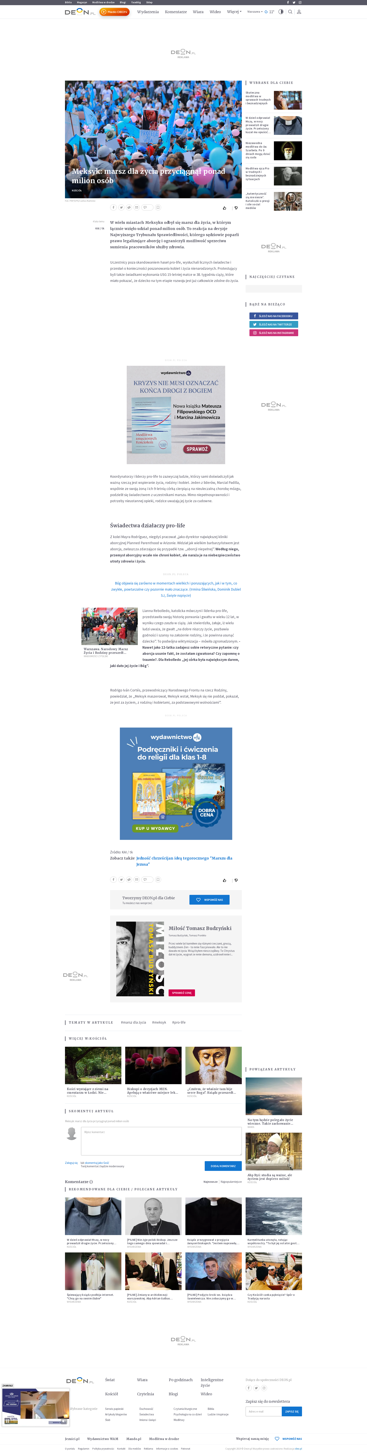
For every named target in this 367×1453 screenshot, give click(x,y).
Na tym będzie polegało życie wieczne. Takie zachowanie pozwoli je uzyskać (270, 1123)
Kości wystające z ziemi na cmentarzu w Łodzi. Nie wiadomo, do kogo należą (87, 1092)
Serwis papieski (114, 1409)
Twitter (294, 2)
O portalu (70, 1448)
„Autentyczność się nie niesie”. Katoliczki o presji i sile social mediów (258, 201)
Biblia (68, 2)
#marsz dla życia (133, 1022)
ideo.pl (298, 1448)
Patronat (185, 1448)
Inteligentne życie (212, 1383)
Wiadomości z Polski (96, 656)
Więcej (233, 11)
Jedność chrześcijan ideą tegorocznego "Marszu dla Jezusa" (184, 861)
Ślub (107, 1420)
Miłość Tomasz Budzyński (200, 928)
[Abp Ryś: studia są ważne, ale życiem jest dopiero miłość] (274, 1151)
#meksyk (159, 1022)
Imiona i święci (147, 1420)
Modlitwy (179, 1420)
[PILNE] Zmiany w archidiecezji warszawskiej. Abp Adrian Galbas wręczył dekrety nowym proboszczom (152, 1298)
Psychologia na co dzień (188, 1414)
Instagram (300, 2)
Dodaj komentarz (223, 1166)
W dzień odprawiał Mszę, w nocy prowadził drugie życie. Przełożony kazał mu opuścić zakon (258, 127)
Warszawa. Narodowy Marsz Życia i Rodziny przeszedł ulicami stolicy (106, 652)
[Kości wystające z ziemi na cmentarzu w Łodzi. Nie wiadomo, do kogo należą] (93, 1065)
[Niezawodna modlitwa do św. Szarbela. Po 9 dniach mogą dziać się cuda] (288, 150)
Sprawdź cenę (182, 993)
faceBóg (136, 2)
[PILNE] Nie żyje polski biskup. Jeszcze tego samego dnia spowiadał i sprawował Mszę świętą (152, 1243)
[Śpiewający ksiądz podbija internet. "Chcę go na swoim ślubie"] (93, 1271)
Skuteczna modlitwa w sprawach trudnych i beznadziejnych (258, 98)
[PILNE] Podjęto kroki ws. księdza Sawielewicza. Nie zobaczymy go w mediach (210, 1298)
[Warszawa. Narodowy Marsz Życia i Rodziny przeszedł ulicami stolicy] (109, 626)
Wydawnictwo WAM (103, 1439)
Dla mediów (134, 1448)
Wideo (215, 12)
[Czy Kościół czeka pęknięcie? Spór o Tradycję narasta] (274, 1271)
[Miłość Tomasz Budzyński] (140, 959)
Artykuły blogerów (116, 1414)
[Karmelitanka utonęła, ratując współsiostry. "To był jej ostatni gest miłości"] (274, 1216)
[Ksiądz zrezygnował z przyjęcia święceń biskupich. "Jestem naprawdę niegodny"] (213, 1216)
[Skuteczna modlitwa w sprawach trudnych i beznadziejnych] (288, 100)
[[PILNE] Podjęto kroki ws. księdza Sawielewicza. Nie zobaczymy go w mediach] (213, 1271)
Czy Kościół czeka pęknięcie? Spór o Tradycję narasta (271, 1296)
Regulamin (83, 1448)
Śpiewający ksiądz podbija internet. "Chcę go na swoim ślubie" (90, 1296)
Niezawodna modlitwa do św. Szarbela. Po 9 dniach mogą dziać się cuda (258, 150)
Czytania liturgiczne (185, 1409)
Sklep (149, 2)
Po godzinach (181, 1380)
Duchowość (146, 1409)
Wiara (198, 12)
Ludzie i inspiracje (218, 1414)
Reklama (148, 1448)
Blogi (123, 2)
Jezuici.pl (72, 1439)
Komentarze (176, 12)
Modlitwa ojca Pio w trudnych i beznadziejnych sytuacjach (257, 174)
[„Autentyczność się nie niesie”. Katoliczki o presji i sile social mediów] (288, 201)
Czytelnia (145, 1394)
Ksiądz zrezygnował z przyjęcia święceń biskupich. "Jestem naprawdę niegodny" (212, 1243)
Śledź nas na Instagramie (276, 333)
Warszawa (253, 12)
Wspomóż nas (213, 900)
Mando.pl (133, 1439)
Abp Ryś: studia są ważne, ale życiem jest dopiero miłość (270, 1177)
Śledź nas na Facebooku (275, 316)
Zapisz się (292, 1411)
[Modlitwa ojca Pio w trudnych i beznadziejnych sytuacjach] (288, 176)
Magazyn (82, 2)
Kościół (77, 190)
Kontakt (121, 1448)
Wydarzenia (148, 12)
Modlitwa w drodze (103, 2)
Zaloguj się (71, 1162)
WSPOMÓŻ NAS (292, 1439)
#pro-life (179, 1022)
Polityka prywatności (103, 1448)
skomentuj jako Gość (97, 1162)
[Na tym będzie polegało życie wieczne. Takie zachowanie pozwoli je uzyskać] (274, 1096)
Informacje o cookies (167, 1448)
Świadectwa (146, 1414)
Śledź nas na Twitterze (275, 324)
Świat (110, 1380)
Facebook (288, 2)
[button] (281, 12)
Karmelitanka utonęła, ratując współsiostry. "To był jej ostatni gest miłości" (272, 1243)
